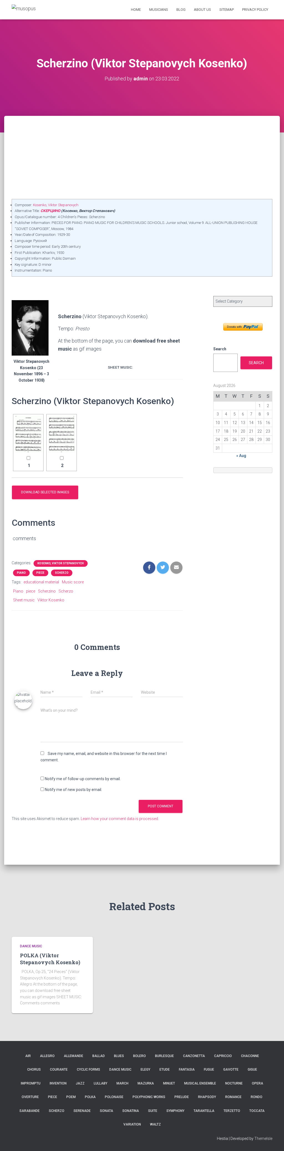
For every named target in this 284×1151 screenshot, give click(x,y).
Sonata (106, 1111)
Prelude (181, 1097)
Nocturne (234, 1083)
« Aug (241, 455)
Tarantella (204, 1111)
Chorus (34, 1069)
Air (28, 1056)
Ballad (98, 1056)
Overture (30, 1097)
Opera (257, 1083)
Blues (119, 1056)
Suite (152, 1111)
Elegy (145, 1069)
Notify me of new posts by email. (73, 789)
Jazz (80, 1083)
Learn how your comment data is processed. (120, 818)
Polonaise (114, 1097)
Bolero (139, 1056)
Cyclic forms (88, 1069)
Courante (59, 1069)
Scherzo (62, 572)
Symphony (175, 1111)
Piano (21, 572)
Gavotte (231, 1069)
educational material (41, 582)
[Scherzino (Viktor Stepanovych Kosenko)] (28, 434)
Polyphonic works (149, 1097)
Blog (181, 9)
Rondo (256, 1097)
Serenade (82, 1111)
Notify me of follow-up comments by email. (83, 779)
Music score (73, 582)
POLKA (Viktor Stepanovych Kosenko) (50, 959)
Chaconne (250, 1056)
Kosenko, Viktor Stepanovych (55, 205)
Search (219, 349)
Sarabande (29, 1111)
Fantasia (187, 1069)
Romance (233, 1097)
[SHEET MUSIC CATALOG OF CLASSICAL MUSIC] (23, 9)
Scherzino (47, 591)
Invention (58, 1083)
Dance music (31, 946)
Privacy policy (255, 9)
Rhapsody (207, 1097)
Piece (40, 572)
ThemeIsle (263, 1138)
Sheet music (24, 600)
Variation (132, 1124)
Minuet (169, 1083)
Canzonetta (194, 1056)
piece (30, 591)
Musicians (158, 9)
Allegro (47, 1056)
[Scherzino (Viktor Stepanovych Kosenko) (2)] (61, 434)
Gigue (252, 1069)
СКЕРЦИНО (50, 211)
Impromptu (30, 1083)
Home (136, 9)
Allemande (73, 1056)
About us (202, 9)
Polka (90, 1097)
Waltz (155, 1124)
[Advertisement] (142, 157)
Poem (71, 1097)
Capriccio (223, 1056)
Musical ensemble (200, 1083)
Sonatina (130, 1111)
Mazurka (146, 1083)
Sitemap (226, 9)
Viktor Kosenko (50, 600)
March (122, 1083)
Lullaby (100, 1083)
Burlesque (164, 1056)
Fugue (209, 1069)
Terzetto (232, 1111)
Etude (164, 1069)
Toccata (257, 1111)
